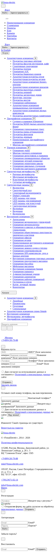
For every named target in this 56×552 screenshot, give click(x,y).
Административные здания (26, 274)
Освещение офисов (22, 237)
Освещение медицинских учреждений (31, 222)
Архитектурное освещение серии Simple (27, 311)
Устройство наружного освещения (29, 168)
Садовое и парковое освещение (28, 121)
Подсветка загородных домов (27, 95)
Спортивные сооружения (25, 66)
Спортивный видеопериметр (27, 193)
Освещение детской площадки (28, 161)
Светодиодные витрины (24, 206)
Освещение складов (22, 245)
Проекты (11, 28)
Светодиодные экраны (18, 185)
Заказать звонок (9, 385)
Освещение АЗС (21, 71)
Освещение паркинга (23, 271)
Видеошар (18, 211)
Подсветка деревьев (22, 137)
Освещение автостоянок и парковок (30, 155)
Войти (4, 13)
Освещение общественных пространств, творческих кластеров (32, 233)
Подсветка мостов (21, 100)
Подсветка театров (22, 69)
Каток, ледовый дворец (24, 284)
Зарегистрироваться (19, 13)
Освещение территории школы (28, 163)
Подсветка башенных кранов (27, 74)
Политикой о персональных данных (32, 374)
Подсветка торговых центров (27, 61)
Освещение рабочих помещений (29, 279)
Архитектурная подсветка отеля (28, 76)
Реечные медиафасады (24, 174)
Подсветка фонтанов (23, 134)
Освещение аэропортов (24, 276)
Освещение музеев (22, 240)
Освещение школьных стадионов (29, 166)
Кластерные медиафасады (25, 179)
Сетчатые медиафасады (24, 182)
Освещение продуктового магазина (30, 261)
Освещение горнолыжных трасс (28, 129)
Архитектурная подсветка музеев (29, 79)
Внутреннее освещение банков (28, 269)
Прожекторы (19, 303)
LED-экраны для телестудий (26, 203)
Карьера (11, 33)
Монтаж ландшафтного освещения (30, 145)
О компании (13, 25)
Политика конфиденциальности (17, 442)
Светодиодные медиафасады (21, 171)
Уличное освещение (17, 147)
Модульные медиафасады (25, 177)
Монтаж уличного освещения (27, 153)
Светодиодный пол (22, 190)
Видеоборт (18, 208)
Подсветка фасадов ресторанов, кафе (31, 63)
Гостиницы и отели (22, 282)
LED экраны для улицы (24, 198)
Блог (9, 30)
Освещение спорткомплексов (27, 250)
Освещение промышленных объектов (31, 158)
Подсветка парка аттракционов (28, 132)
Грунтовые (18, 306)
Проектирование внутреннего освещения (33, 243)
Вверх (4, 487)
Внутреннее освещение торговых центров (33, 258)
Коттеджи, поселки (22, 97)
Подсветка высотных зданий (27, 90)
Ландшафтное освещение (19, 118)
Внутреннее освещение (18, 216)
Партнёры (12, 36)
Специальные (19, 308)
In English (5, 50)
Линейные (18, 301)
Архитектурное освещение (20, 58)
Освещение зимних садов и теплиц (30, 248)
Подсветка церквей (22, 92)
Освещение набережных (25, 103)
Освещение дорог (21, 150)
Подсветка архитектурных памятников (32, 116)
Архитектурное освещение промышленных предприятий (27, 106)
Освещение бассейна (23, 263)
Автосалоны (19, 219)
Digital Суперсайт (21, 195)
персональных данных (12, 509)
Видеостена (18, 188)
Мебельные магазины (23, 266)
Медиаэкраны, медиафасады (21, 316)
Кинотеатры (19, 287)
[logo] (8, 2)
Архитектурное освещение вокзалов (30, 87)
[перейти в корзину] (7, 6)
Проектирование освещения (21, 23)
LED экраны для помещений (27, 201)
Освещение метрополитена (26, 224)
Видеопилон (19, 214)
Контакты (12, 38)
